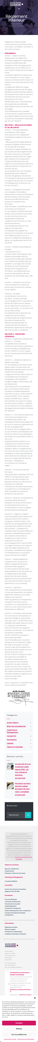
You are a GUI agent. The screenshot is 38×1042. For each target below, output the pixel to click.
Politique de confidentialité (25, 1039)
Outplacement (9, 871)
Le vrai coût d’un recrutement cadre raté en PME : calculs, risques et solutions (23, 769)
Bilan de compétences (16, 726)
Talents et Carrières (15, 747)
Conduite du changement (13, 908)
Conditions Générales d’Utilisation (15, 934)
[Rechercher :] (19, 815)
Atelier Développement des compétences (18, 910)
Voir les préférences (19, 1034)
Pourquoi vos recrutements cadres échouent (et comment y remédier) (23, 788)
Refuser (19, 1029)
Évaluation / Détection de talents (15, 873)
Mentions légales (10, 929)
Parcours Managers (11, 899)
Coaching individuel (11, 881)
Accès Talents (16, 23)
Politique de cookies (10, 1039)
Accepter (19, 1023)
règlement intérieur (25, 994)
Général (10, 743)
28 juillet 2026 (20, 778)
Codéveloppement (10, 906)
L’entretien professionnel (12, 901)
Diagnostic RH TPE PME (12, 891)
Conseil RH (11, 736)
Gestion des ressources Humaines (15, 889)
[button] (35, 998)
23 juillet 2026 (20, 795)
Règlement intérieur (11, 927)
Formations (12, 740)
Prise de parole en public (12, 904)
